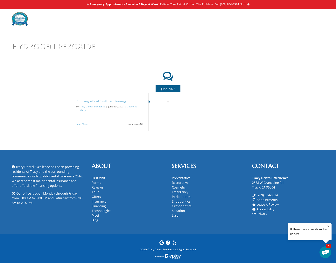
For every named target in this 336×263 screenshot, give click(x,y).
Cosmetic (179, 187)
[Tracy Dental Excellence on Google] (161, 243)
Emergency (180, 192)
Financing (99, 206)
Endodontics (181, 201)
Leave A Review (268, 204)
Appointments (267, 200)
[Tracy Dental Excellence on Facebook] (168, 243)
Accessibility (265, 209)
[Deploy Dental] (173, 256)
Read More (82, 124)
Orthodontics (182, 206)
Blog (95, 220)
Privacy (262, 214)
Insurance (99, 201)
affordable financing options (40, 185)
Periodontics (181, 197)
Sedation (178, 211)
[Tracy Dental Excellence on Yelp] (174, 243)
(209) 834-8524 (229, 4)
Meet (95, 215)
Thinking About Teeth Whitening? (101, 101)
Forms (96, 183)
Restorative (180, 183)
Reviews (97, 187)
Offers (96, 197)
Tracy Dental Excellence (92, 106)
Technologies (101, 211)
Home (293, 45)
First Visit (98, 178)
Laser (176, 215)
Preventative (181, 178)
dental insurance (58, 181)
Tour (95, 192)
